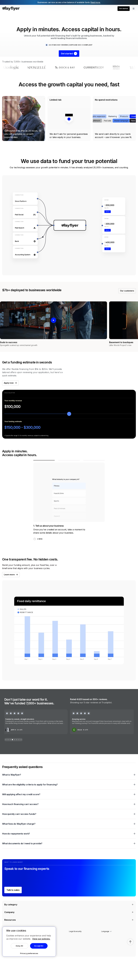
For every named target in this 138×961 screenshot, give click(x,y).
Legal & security (75, 931)
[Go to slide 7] (18, 739)
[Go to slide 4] (12, 739)
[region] (29, 941)
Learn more (9, 574)
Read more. (95, 2)
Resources (10, 919)
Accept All (38, 946)
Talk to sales (13, 890)
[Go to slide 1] (5, 739)
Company (9, 912)
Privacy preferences (29, 953)
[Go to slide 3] (10, 739)
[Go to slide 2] (8, 739)
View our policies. (41, 938)
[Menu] (133, 8)
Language (105, 931)
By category (10, 904)
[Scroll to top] (130, 942)
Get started (123, 9)
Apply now (9, 383)
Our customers (127, 291)
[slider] (69, 413)
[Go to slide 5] (14, 739)
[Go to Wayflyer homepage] (11, 8)
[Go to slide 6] (16, 739)
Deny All (19, 946)
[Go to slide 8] (21, 739)
